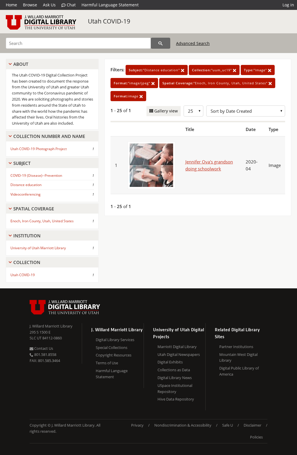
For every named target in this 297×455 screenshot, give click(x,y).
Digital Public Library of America (239, 371)
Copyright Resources (113, 355)
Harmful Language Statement (110, 5)
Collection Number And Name (49, 136)
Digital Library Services (115, 339)
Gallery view (165, 111)
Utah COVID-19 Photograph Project (38, 148)
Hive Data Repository (175, 399)
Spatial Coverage (33, 209)
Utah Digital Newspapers (178, 354)
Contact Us (43, 348)
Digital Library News (174, 377)
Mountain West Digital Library (238, 357)
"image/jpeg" (132, 83)
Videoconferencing (25, 194)
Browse (30, 5)
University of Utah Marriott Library (38, 247)
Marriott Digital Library (177, 346)
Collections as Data (173, 369)
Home (11, 5)
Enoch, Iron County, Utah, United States (42, 221)
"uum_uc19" (212, 70)
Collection (26, 262)
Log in (288, 5)
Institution (27, 236)
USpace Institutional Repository (174, 388)
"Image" (256, 70)
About (20, 64)
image (127, 96)
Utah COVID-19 (109, 21)
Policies (256, 437)
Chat (71, 5)
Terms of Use (107, 362)
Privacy (137, 425)
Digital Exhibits (170, 362)
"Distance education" (155, 70)
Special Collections (111, 347)
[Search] (160, 43)
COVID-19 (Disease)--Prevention (36, 175)
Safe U (227, 425)
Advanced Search (193, 43)
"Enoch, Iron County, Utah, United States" (215, 83)
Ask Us (49, 5)
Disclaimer (252, 425)
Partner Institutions (236, 346)
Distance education (25, 184)
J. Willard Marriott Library (51, 326)
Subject (21, 163)
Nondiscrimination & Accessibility (182, 425)
